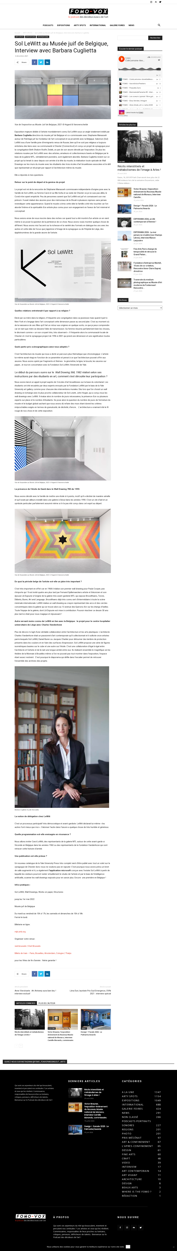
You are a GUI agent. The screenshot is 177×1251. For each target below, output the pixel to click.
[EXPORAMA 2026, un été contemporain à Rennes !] (124, 222)
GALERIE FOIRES (117, 25)
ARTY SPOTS (80, 25)
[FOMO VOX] (88, 13)
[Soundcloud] (156, 2)
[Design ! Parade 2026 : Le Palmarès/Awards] (96, 1019)
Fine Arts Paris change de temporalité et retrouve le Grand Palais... (145, 252)
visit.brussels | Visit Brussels (28, 946)
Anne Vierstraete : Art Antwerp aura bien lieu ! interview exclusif (35, 992)
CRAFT (84, 1028)
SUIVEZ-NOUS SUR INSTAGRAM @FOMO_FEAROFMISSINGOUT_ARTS (34, 1062)
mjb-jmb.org (20, 931)
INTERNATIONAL (98, 25)
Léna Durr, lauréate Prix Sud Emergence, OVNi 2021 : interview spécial (90, 992)
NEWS (131, 25)
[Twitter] (160, 2)
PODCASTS (48, 25)
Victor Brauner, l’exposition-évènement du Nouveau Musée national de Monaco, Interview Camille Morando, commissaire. (96, 1110)
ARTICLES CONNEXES (25, 1003)
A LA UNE (18, 1028)
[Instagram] (151, 2)
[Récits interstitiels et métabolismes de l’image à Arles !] (30, 1019)
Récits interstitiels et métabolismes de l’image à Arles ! (139, 168)
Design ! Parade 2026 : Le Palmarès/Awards (96, 1127)
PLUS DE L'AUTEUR (47, 1003)
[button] (159, 25)
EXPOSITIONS (63, 25)
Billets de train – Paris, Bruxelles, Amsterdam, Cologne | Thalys (43, 953)
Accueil (17, 33)
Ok (128, 1247)
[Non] (173, 1247)
